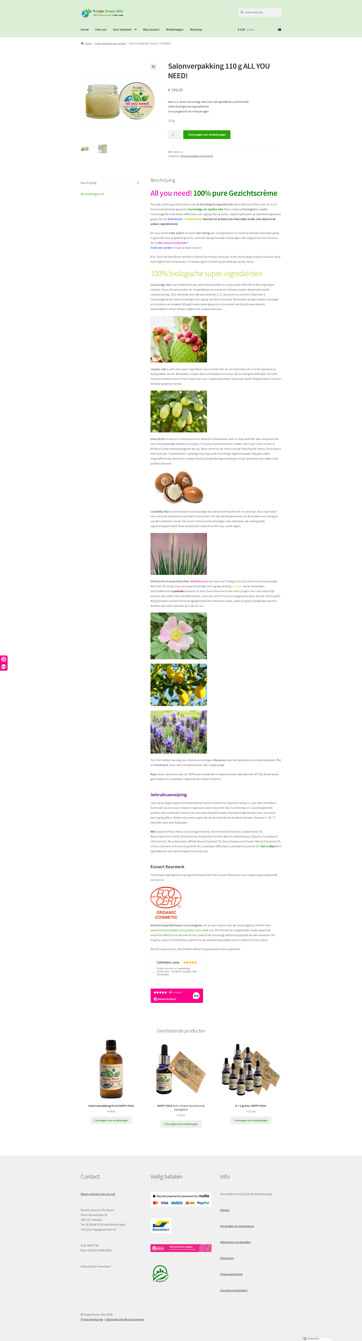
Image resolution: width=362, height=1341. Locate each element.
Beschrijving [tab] (89, 183)
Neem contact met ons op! (98, 1194)
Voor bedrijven (122, 29)
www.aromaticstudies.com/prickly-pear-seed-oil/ (182, 930)
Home (85, 29)
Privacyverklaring (231, 1274)
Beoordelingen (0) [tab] (92, 194)
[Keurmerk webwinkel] (181, 1248)
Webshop (196, 29)
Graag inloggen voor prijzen (110, 43)
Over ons (101, 29)
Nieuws (224, 1210)
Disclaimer (227, 1258)
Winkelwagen (174, 29)
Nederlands (312, 1338)
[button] (153, 67)
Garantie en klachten (233, 1290)
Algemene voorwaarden (235, 1242)
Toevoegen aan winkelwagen (207, 134)
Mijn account (151, 29)
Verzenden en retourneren (237, 1226)
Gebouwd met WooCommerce (125, 1319)
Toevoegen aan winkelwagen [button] (111, 1120)
